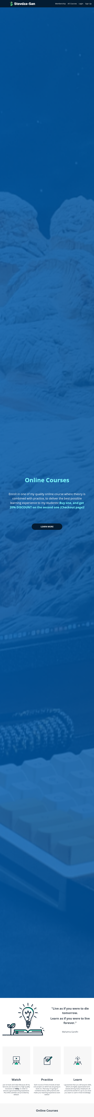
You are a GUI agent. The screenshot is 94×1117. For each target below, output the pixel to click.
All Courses (72, 3)
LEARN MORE (47, 526)
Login (81, 3)
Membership (60, 3)
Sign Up (88, 3)
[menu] (72, 3)
